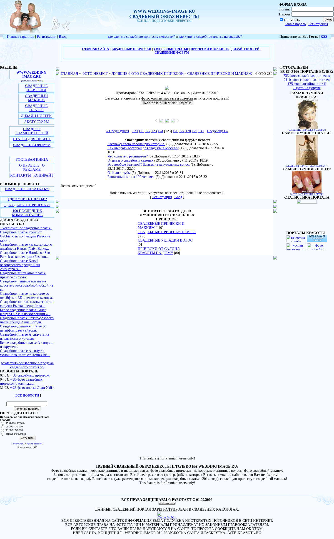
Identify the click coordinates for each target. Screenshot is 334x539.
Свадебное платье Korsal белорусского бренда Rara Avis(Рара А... (20, 265)
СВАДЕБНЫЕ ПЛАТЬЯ (36, 108)
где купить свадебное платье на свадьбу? (210, 36)
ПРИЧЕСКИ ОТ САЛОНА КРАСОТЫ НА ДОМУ (159, 251)
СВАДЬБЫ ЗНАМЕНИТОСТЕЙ (31, 131)
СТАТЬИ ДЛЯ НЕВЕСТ (32, 139)
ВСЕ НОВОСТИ (27, 395)
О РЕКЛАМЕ (34, 167)
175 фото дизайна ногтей (306, 84)
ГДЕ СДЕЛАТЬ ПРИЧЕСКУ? (27, 205)
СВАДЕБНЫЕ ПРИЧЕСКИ (36, 88)
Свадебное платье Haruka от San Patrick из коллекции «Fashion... (25, 255)
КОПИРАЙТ (43, 175)
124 (160, 131)
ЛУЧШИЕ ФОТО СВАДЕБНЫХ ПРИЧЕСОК (148, 73)
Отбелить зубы (119, 173)
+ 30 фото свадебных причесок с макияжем (21, 381)
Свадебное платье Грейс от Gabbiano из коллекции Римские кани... (25, 236)
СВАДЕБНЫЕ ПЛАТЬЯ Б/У (27, 189)
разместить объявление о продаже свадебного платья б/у (27, 365)
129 (194, 131)
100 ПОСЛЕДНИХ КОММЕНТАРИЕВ (27, 213)
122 (147, 131)
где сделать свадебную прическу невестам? (141, 36)
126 (175, 131)
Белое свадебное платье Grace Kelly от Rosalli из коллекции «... (25, 312)
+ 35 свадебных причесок (30, 375)
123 (154, 131)
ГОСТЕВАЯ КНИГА (32, 159)
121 (141, 131)
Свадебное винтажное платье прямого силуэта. (23, 275)
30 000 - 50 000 (14, 430)
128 (188, 131)
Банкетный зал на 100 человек (131, 177)
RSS (324, 36)
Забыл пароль (295, 24)
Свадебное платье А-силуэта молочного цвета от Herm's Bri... (25, 353)
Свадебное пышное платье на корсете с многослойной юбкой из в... (26, 285)
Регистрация (318, 24)
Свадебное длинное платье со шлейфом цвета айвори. (23, 328)
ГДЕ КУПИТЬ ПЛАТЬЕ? (27, 199)
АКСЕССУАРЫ (36, 122)
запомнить (292, 20)
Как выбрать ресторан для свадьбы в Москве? (143, 148)
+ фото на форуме (307, 88)
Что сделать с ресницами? (127, 156)
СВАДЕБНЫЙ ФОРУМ (31, 145)
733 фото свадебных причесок (306, 75)
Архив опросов (34, 444)
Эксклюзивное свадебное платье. (26, 228)
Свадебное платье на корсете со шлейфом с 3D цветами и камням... (27, 295)
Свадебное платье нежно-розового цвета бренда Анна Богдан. (27, 320)
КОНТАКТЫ (21, 175)
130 (201, 131)
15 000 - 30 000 (14, 426)
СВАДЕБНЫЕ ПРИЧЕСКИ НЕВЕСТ (167, 232)
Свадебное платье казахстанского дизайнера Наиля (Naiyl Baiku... (26, 246)
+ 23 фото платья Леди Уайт (32, 387)
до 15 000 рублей (15, 423)
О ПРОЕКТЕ (29, 165)
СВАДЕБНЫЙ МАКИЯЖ (36, 98)
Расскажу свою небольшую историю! (136, 144)
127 (181, 131)
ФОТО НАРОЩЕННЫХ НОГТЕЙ (307, 194)
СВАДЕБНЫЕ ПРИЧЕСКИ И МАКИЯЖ (219, 73)
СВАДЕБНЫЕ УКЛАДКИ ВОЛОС (165, 240)
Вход (63, 36)
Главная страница (20, 36)
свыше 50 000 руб (15, 433)
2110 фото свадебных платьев (307, 80)
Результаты (18, 444)
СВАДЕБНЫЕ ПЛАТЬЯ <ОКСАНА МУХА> (307, 166)
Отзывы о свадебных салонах (130, 160)
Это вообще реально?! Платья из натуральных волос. (148, 164)
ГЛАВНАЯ (69, 73)
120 (135, 131)
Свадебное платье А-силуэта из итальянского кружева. (24, 336)
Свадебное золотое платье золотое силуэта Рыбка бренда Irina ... (26, 304)
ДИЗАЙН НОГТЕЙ (36, 116)
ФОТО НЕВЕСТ (95, 73)
